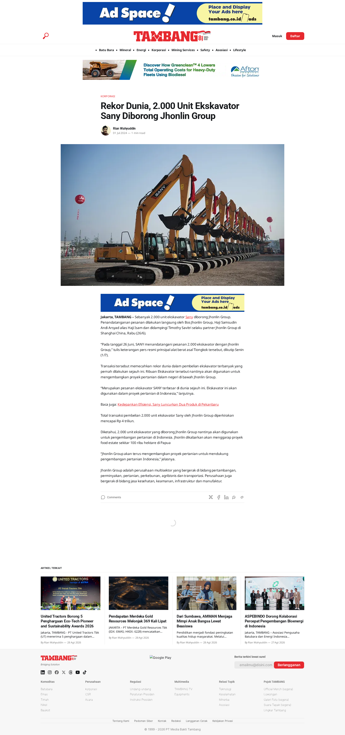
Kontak (162, 720)
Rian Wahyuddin (124, 128)
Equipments (181, 694)
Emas (44, 694)
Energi (141, 50)
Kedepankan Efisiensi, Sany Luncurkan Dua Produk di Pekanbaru (168, 404)
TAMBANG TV (183, 689)
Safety (205, 50)
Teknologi (225, 689)
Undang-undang (140, 689)
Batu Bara (106, 50)
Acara (89, 699)
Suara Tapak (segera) (277, 704)
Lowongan (270, 694)
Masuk (277, 36)
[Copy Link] (242, 497)
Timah (45, 699)
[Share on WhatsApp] (234, 497)
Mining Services (183, 50)
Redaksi (176, 720)
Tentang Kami (120, 720)
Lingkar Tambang (275, 710)
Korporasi (159, 50)
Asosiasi (222, 50)
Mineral (125, 50)
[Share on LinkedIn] (226, 497)
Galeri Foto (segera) (276, 699)
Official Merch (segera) (278, 689)
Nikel (44, 704)
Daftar (295, 36)
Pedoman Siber (143, 720)
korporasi (91, 689)
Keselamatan (227, 694)
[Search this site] (46, 36)
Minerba (224, 699)
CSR (88, 694)
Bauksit (45, 710)
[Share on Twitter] (210, 497)
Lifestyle (239, 50)
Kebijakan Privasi (222, 720)
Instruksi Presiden (141, 699)
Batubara (47, 689)
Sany (189, 317)
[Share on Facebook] (218, 497)
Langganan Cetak (196, 720)
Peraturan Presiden (142, 694)
